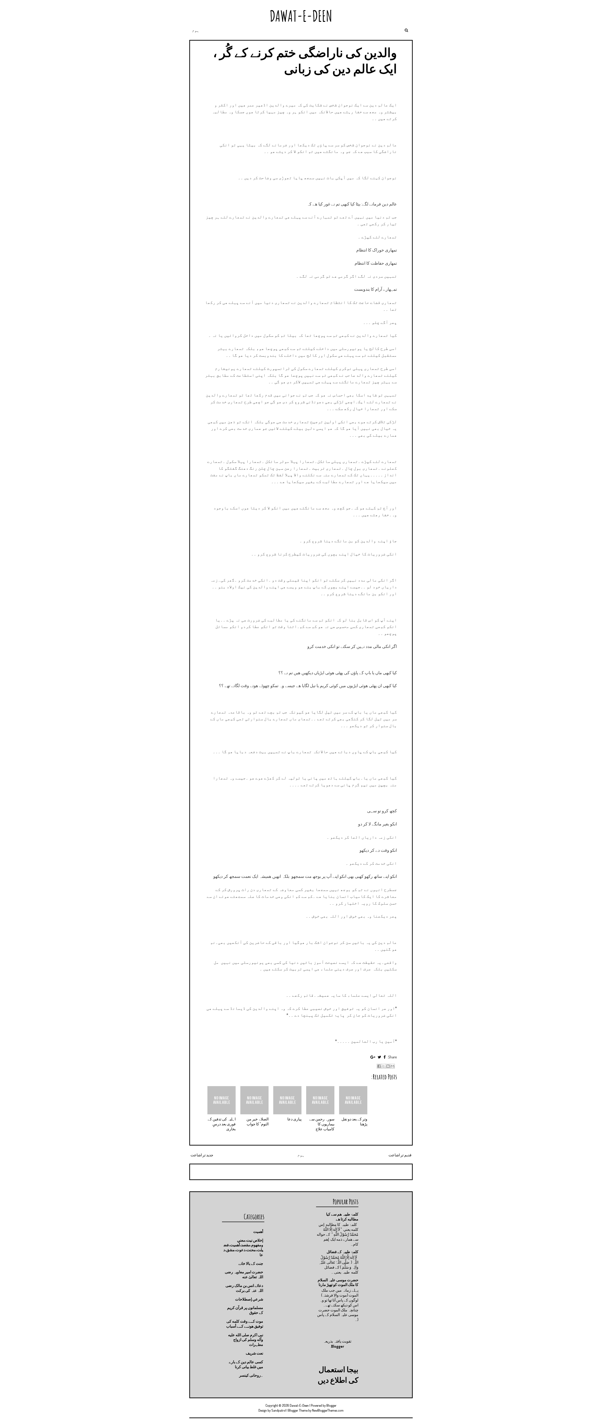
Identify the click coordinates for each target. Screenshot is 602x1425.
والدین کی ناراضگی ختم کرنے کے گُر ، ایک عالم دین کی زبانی (305, 60)
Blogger (337, 1346)
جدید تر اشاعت (201, 1155)
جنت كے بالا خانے (250, 1263)
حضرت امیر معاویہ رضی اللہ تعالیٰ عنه (244, 1274)
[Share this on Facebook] (384, 1057)
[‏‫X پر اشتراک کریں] (383, 1066)
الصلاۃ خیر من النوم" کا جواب (257, 1121)
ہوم (195, 30)
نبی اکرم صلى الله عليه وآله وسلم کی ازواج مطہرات (245, 1339)
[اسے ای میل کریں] (392, 1066)
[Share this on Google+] (372, 1057)
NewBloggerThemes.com (328, 1410)
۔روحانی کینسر (251, 1375)
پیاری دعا (294, 1119)
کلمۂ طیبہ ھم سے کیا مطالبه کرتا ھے (342, 1216)
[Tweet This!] (379, 1057)
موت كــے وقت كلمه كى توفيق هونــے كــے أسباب (244, 1323)
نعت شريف (254, 1353)
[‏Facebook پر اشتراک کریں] (379, 1066)
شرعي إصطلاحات (249, 1299)
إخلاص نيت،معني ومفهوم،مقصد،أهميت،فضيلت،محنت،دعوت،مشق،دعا (243, 1247)
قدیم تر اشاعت (400, 1155)
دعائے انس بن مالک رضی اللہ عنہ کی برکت (244, 1288)
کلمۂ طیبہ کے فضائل (342, 1251)
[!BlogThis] (388, 1066)
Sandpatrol (278, 1410)
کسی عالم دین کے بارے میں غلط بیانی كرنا (246, 1364)
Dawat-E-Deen (301, 15)
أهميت (258, 1231)
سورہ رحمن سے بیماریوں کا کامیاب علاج (321, 1124)
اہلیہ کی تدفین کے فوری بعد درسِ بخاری (222, 1124)
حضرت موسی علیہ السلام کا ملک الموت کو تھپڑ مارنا (338, 1282)
